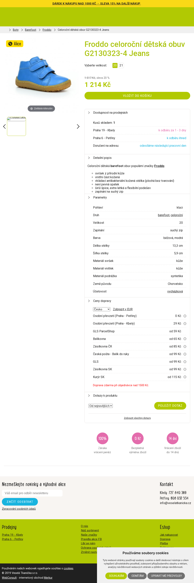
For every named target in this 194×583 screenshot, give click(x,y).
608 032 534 (180, 498)
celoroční (177, 215)
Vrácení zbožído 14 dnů (172, 444)
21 (121, 65)
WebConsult (9, 577)
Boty (16, 30)
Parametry (100, 197)
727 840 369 (177, 492)
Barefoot (30, 30)
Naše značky (89, 535)
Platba (164, 543)
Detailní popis (102, 158)
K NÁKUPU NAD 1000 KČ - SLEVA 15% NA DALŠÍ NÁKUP (102, 3)
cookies (68, 568)
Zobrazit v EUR (123, 309)
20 (115, 65)
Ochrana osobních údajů (96, 547)
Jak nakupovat (169, 535)
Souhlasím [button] (116, 575)
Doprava (165, 539)
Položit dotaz (170, 405)
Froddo (47, 30)
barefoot (163, 215)
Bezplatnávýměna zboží (137, 444)
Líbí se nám (88, 543)
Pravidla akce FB (91, 539)
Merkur (48, 577)
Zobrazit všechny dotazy (137, 418)
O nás (84, 526)
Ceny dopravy (102, 301)
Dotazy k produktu (105, 395)
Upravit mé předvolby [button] (166, 575)
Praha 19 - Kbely (12, 535)
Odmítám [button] (137, 575)
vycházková (175, 291)
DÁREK (57, 3)
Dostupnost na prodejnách (110, 112)
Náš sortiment (90, 530)
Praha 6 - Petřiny (12, 539)
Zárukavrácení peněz (102, 444)
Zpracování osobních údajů (19, 509)
